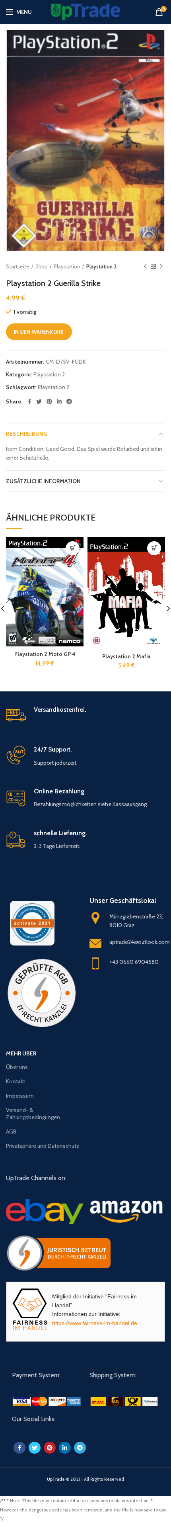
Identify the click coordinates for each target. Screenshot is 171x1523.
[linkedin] (59, 401)
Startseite (17, 266)
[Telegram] (69, 401)
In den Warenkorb (39, 332)
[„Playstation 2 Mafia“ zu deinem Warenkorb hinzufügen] (154, 548)
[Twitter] (39, 401)
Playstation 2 (101, 266)
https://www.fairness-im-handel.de (94, 1323)
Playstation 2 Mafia (126, 656)
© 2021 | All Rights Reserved (85, 1479)
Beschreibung (26, 433)
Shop (41, 266)
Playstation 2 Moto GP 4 (45, 654)
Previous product (145, 266)
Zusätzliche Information (43, 481)
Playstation (67, 266)
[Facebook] (29, 401)
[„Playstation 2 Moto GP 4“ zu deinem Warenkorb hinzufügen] (73, 548)
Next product (161, 266)
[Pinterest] (49, 401)
